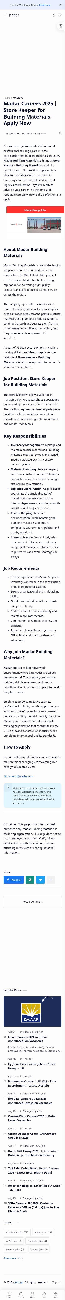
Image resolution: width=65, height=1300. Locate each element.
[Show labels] (14, 1258)
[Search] (59, 15)
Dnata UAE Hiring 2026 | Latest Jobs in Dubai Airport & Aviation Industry (33, 1153)
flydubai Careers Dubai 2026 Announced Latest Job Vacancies (30, 1101)
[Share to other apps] (51, 880)
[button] (53, 15)
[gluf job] (39, 1031)
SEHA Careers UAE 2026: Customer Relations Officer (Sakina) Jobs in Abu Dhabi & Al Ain (33, 1207)
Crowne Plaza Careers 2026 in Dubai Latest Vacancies (32, 1118)
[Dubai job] (29, 1031)
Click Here (44, 4)
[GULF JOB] (38, 1180)
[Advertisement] (32, 56)
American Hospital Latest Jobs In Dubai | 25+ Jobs (34, 1188)
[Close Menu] (60, 4)
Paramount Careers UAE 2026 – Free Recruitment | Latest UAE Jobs (32, 1083)
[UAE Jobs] (27, 1058)
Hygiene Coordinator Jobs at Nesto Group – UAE (31, 1066)
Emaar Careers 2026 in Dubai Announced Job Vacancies (27, 1039)
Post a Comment (32, 901)
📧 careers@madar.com (18, 776)
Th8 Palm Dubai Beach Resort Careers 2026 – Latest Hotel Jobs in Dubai (33, 1170)
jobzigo (14, 15)
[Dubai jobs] (29, 1093)
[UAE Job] (40, 1145)
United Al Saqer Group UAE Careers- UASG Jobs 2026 (32, 1136)
